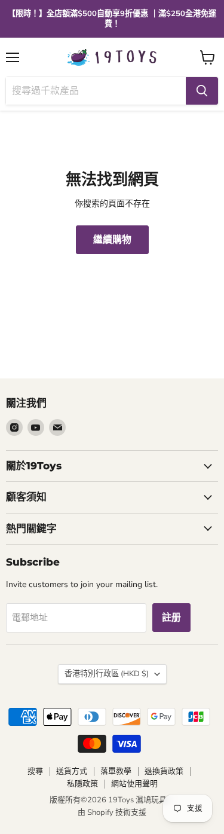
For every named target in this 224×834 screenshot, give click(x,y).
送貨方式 (71, 771)
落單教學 (115, 771)
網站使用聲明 (134, 783)
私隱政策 (82, 783)
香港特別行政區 (107, 673)
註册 (171, 617)
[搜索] (202, 91)
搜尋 (35, 771)
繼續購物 (112, 239)
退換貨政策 (164, 771)
